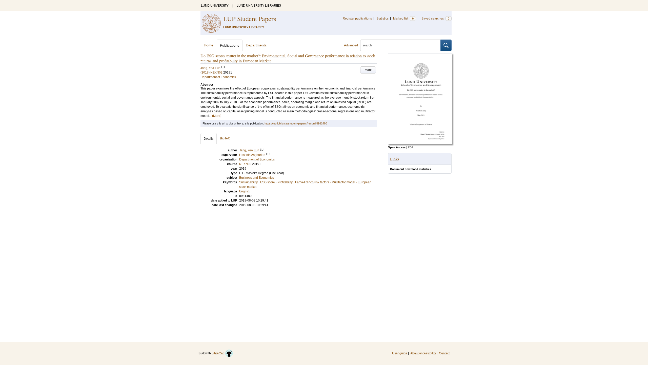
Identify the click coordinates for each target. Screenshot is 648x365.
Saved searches (435, 18)
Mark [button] (368, 70)
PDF (410, 147)
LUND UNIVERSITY (215, 5)
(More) (216, 116)
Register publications (357, 18)
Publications (229, 45)
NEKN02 (216, 72)
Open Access (397, 147)
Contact (444, 353)
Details (208, 138)
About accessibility (423, 353)
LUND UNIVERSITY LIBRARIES (259, 5)
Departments (256, 45)
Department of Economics (218, 77)
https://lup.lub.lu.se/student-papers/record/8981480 (296, 123)
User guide (399, 353)
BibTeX (225, 138)
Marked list (403, 18)
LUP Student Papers (249, 18)
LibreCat (218, 353)
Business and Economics (256, 177)
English (244, 191)
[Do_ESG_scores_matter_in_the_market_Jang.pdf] (420, 143)
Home (208, 45)
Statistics (382, 18)
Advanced (351, 45)
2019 (205, 72)
